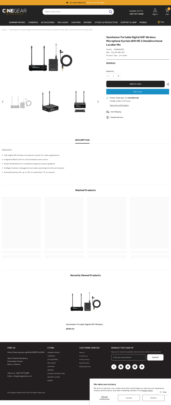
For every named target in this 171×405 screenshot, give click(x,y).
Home (4, 30)
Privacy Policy (147, 390)
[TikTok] (134, 366)
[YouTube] (141, 366)
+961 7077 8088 (22, 373)
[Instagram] (120, 366)
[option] (50, 57)
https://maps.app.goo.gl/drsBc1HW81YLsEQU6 (26, 352)
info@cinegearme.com (22, 376)
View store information (119, 105)
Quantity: (110, 71)
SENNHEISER (119, 49)
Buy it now (138, 92)
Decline (153, 398)
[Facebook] (113, 366)
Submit (155, 357)
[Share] (167, 84)
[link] (21, 252)
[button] (3, 102)
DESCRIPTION (82, 140)
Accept (129, 398)
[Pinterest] (127, 366)
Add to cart (135, 84)
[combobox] (75, 12)
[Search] (78, 12)
